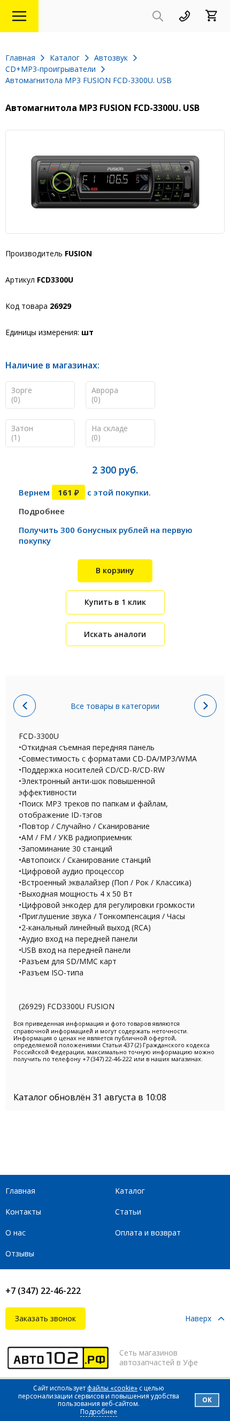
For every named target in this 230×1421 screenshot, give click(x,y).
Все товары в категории (115, 706)
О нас (15, 1232)
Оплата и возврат (148, 1232)
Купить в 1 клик (115, 602)
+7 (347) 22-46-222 (43, 1291)
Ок (207, 1399)
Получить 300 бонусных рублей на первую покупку (106, 535)
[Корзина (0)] (215, 16)
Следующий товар (205, 705)
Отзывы (19, 1253)
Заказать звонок (45, 1318)
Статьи (128, 1212)
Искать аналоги (115, 634)
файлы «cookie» (112, 1388)
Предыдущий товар (24, 705)
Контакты (23, 1212)
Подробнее (42, 511)
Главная (20, 1191)
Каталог (130, 1191)
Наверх (198, 1318)
